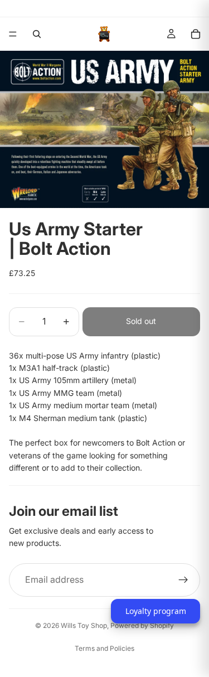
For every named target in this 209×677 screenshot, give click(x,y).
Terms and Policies (104, 648)
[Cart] (195, 34)
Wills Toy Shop (84, 625)
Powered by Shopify (142, 625)
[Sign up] (183, 580)
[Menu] (13, 34)
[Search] (37, 34)
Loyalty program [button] (155, 611)
